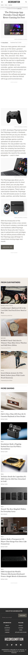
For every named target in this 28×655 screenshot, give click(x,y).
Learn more (19, 8)
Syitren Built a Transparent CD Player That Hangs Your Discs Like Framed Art (14, 541)
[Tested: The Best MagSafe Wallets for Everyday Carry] (14, 496)
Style (2, 370)
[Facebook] (16, 645)
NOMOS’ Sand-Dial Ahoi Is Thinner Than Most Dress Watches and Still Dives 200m (14, 343)
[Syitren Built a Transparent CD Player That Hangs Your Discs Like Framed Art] (14, 526)
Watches (3, 338)
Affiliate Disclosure (21, 632)
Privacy (21, 625)
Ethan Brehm (5, 42)
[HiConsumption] (14, 2)
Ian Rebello (4, 514)
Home (2, 5)
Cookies (20, 627)
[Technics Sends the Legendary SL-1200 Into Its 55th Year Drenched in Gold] (14, 463)
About (7, 625)
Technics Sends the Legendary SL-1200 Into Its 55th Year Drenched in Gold (14, 479)
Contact (7, 630)
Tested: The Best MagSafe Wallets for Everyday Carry (13, 510)
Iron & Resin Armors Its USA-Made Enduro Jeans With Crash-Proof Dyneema (13, 375)
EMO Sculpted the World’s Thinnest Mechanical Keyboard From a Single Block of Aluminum (13, 574)
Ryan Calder (5, 419)
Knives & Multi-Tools (7, 305)
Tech (6, 5)
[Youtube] (21, 645)
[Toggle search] (26, 2)
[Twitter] (12, 645)
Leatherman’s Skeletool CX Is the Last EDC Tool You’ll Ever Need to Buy (13, 310)
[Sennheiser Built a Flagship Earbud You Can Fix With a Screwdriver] (14, 431)
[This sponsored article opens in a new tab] (14, 295)
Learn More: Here (7, 247)
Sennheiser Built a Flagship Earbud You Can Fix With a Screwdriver (11, 446)
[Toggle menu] (2, 2)
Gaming (10, 5)
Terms (20, 630)
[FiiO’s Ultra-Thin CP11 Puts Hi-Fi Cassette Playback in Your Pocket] (14, 401)
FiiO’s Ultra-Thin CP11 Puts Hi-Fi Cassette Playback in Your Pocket (13, 415)
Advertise (7, 627)
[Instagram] (7, 645)
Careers (7, 632)
